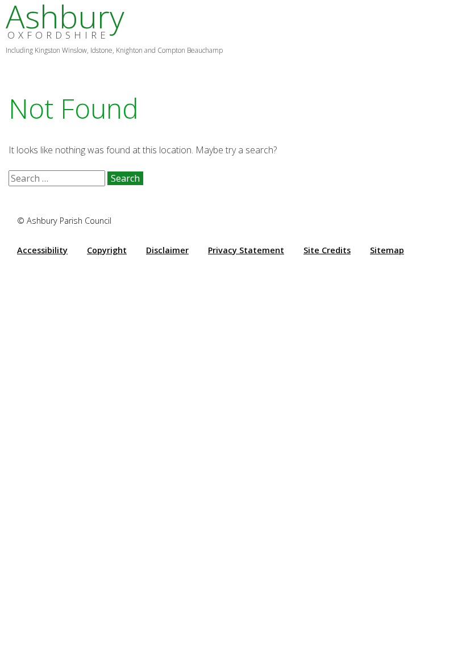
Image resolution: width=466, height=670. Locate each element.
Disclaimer (167, 250)
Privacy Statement (246, 250)
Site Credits (327, 250)
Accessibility (42, 250)
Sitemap (387, 250)
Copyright (107, 250)
